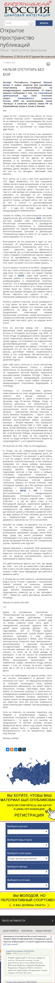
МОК (38, 218)
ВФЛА (23, 490)
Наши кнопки (43, 930)
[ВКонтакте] (7, 749)
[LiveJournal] (24, 749)
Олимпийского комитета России (27, 99)
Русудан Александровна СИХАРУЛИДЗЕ (21, 982)
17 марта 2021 (9, 62)
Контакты (27, 930)
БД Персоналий (10, 944)
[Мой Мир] (16, 749)
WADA (21, 275)
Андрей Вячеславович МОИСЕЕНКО (20, 951)
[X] (20, 749)
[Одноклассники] (11, 749)
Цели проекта (10, 930)
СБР (35, 490)
